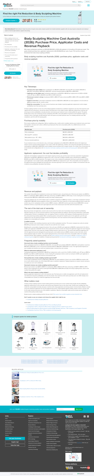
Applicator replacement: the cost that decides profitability (13, 49)
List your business (15, 438)
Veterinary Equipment (50, 447)
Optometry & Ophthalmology (52, 429)
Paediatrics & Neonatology (51, 433)
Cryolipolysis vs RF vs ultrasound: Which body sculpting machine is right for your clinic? (49, 306)
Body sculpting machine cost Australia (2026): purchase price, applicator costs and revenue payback (13, 40)
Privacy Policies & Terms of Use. (35, 474)
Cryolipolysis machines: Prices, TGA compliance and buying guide (44, 310)
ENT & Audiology (31, 439)
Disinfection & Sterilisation (33, 437)
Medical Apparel (49, 418)
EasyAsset (79, 442)
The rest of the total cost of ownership (11, 55)
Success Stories (8, 433)
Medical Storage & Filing (51, 425)
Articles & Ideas (8, 420)
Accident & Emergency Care (34, 418)
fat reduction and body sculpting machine (70, 237)
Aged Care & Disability (32, 420)
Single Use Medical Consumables (53, 441)
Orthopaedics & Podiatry (51, 431)
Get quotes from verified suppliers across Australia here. (67, 294)
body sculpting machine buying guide (61, 235)
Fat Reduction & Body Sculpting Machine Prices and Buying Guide (44, 305)
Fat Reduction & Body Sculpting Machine (37, 299)
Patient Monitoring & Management (53, 435)
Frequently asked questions (12, 58)
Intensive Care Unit (32, 447)
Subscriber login (15, 445)
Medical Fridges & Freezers (51, 422)
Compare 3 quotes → (11, 20)
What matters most (9, 60)
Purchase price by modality (11, 46)
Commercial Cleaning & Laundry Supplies (36, 429)
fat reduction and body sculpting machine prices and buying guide (61, 148)
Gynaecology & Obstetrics (33, 441)
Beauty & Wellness (32, 425)
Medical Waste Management (52, 427)
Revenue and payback (10, 52)
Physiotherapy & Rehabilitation (52, 437)
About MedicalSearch (9, 422)
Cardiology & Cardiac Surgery (34, 427)
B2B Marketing (8, 425)
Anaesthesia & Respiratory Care (34, 422)
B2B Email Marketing (9, 427)
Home (6, 418)
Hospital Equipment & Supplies (34, 445)
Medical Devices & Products (52, 420)
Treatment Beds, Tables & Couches (53, 445)
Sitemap (7, 435)
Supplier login (15, 442)
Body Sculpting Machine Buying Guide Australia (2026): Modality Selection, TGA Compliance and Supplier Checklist (57, 308)
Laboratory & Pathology (33, 449)
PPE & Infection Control (51, 439)
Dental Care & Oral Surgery (33, 431)
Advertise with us (8, 431)
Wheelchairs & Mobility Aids (52, 449)
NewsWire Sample (9, 429)
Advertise (88, 1)
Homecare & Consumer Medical (34, 443)
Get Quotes (13, 73)
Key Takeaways (9, 44)
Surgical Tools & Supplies (51, 443)
